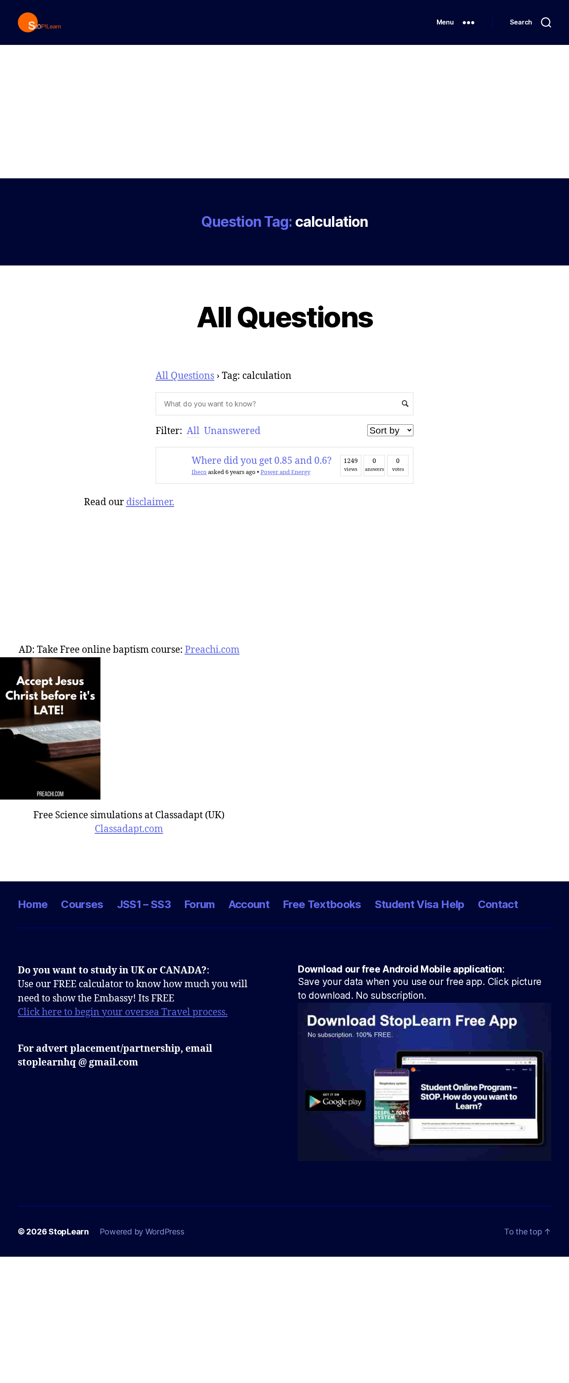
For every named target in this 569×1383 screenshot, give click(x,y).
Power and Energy (285, 472)
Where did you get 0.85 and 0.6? (262, 461)
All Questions (284, 317)
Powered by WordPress (142, 1231)
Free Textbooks (322, 904)
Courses (82, 904)
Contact (498, 904)
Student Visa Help (420, 904)
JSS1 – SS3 (144, 904)
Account (248, 904)
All (193, 431)
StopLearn (68, 1231)
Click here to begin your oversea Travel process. (123, 1012)
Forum (199, 904)
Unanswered (232, 431)
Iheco (199, 472)
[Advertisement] (284, 111)
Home (33, 904)
